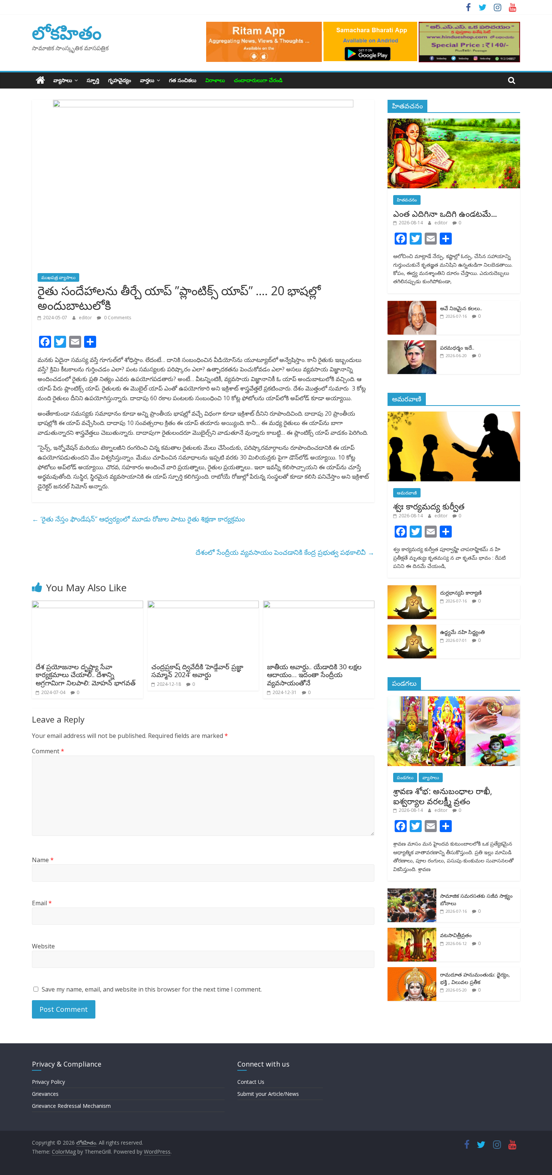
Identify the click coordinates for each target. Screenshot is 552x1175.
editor (86, 317)
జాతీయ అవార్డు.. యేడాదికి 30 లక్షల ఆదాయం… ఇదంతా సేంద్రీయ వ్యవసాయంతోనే (314, 674)
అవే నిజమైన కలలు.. (461, 308)
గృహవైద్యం (119, 80)
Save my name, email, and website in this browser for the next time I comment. (152, 989)
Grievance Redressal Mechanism (71, 1105)
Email (42, 903)
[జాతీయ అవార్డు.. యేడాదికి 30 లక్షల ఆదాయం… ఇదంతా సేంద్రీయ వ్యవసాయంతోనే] (318, 605)
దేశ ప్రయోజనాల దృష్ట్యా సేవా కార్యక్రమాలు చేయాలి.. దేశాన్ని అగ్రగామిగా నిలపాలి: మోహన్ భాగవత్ (86, 674)
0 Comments (117, 317)
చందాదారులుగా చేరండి (258, 80)
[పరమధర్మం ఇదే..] (412, 344)
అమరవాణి (407, 493)
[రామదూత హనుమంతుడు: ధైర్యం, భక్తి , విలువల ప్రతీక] (412, 971)
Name (43, 860)
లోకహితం (66, 32)
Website (43, 946)
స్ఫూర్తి (93, 80)
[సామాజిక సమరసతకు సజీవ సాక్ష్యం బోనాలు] (412, 892)
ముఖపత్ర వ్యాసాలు (58, 277)
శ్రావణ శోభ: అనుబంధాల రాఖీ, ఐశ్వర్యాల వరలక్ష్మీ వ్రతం (442, 795)
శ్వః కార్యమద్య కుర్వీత (429, 506)
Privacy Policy (48, 1081)
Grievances (45, 1093)
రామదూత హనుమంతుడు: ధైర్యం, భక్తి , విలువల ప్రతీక (475, 978)
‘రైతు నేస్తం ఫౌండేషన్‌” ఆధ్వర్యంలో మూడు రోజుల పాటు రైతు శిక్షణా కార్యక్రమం (138, 518)
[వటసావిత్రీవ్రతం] (412, 931)
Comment (48, 751)
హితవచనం (407, 200)
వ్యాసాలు (62, 80)
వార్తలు (147, 80)
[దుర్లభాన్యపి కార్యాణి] (412, 589)
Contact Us (250, 1081)
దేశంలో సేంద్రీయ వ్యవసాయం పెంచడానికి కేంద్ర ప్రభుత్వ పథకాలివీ (285, 552)
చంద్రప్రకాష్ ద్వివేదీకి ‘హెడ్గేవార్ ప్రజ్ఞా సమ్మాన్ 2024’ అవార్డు (197, 670)
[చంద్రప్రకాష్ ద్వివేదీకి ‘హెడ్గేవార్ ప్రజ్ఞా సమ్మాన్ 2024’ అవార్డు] (203, 605)
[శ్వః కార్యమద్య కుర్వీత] (454, 415)
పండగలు (405, 777)
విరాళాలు (215, 80)
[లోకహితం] (40, 80)
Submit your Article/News (268, 1093)
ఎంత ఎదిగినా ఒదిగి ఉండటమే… (445, 213)
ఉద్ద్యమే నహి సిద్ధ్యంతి (462, 632)
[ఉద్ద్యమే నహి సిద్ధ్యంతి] (412, 628)
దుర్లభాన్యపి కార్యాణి (461, 592)
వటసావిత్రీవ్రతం (456, 935)
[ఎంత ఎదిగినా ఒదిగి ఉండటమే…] (454, 122)
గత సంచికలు (182, 80)
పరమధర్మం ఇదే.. (457, 347)
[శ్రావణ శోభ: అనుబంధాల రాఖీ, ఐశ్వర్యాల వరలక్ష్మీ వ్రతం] (454, 700)
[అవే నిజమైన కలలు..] (412, 304)
